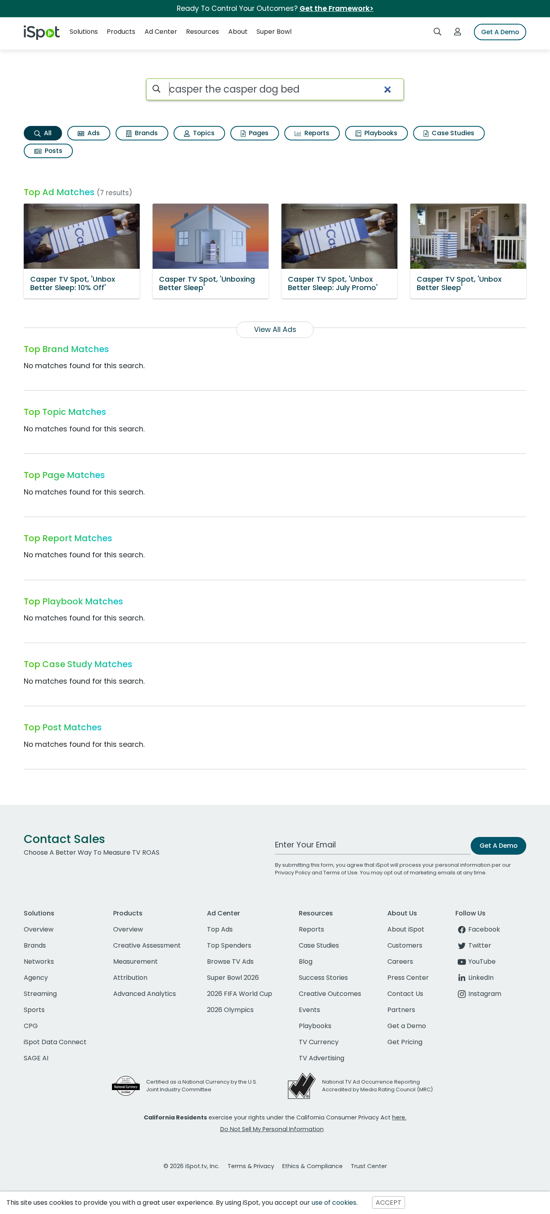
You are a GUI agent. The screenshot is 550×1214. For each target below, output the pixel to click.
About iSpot (405, 929)
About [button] (238, 31)
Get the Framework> (337, 8)
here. (399, 1117)
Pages (258, 133)
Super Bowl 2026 (233, 977)
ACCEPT (388, 1202)
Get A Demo (500, 32)
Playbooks (380, 133)
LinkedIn (481, 977)
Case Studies (452, 133)
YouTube (482, 961)
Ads (93, 133)
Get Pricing (404, 1042)
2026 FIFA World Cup (239, 993)
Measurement (135, 961)
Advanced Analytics (144, 993)
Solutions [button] (84, 31)
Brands (145, 133)
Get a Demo (406, 1026)
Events (309, 1009)
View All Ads (275, 329)
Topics (203, 133)
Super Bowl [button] (274, 31)
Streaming (40, 993)
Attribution (130, 977)
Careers (400, 961)
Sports (34, 1009)
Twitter (479, 945)
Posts (52, 150)
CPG (31, 1026)
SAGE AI (36, 1058)
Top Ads (220, 929)
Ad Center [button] (161, 31)
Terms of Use (340, 872)
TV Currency (319, 1042)
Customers (404, 945)
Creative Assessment (147, 945)
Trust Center (369, 1166)
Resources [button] (202, 31)
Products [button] (121, 31)
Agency (36, 977)
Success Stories (323, 977)
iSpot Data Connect (55, 1042)
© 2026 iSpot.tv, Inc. (191, 1166)
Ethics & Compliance (312, 1166)
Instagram (484, 993)
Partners (401, 1009)
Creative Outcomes (330, 993)
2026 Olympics (230, 1009)
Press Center (408, 977)
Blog (305, 961)
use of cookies (334, 1202)
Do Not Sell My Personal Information (272, 1129)
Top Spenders (229, 945)
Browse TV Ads (230, 961)
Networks (39, 961)
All (47, 133)
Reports (316, 133)
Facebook (484, 929)
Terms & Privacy (250, 1166)
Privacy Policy (292, 872)
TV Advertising (321, 1058)
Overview (39, 929)
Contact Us (405, 993)
